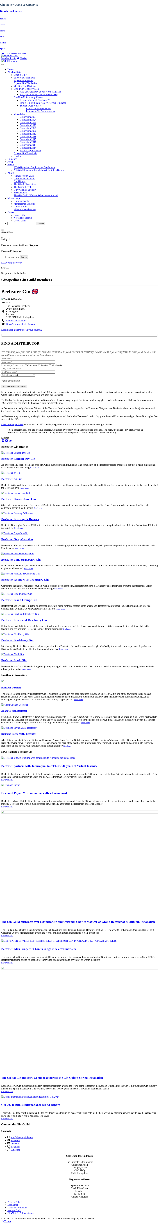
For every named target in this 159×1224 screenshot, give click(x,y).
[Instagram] (3, 440)
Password (11, 251)
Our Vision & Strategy (25, 189)
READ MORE (7, 780)
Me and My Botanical (30, 150)
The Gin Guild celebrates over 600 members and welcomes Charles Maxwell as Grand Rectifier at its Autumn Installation (78, 921)
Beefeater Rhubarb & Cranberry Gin (25, 579)
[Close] (11, 232)
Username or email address (20, 245)
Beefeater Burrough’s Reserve (20, 519)
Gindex (17, 156)
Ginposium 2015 (28, 145)
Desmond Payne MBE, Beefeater (18, 734)
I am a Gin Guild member (38, 108)
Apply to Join (20, 206)
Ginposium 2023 (28, 122)
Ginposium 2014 (28, 147)
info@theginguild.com (22, 1137)
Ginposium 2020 (28, 131)
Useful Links (20, 220)
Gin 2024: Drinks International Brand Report (30, 1104)
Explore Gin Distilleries (25, 83)
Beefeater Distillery (11, 687)
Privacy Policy (14, 1202)
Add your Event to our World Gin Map (39, 94)
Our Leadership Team (24, 178)
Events (10, 164)
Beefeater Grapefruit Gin (17, 539)
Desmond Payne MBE (12, 424)
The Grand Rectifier (23, 187)
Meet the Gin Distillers (25, 86)
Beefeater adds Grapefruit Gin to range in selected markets (38, 949)
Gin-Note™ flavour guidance (28, 97)
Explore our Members (24, 77)
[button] (22, 58)
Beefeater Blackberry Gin (17, 640)
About (10, 173)
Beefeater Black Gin (14, 660)
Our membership (22, 201)
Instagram (15, 1146)
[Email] (10, 440)
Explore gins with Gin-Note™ (35, 100)
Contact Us (19, 215)
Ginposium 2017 (28, 139)
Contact (11, 212)
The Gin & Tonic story (25, 184)
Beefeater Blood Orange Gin (19, 600)
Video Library (20, 114)
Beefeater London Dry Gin (18, 458)
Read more (34, 468)
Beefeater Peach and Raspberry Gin (24, 620)
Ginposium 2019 (28, 133)
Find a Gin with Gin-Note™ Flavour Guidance (43, 103)
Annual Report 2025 (24, 175)
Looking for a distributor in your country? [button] (21, 329)
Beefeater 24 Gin (11, 479)
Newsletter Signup (23, 217)
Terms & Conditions (17, 1207)
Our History (19, 181)
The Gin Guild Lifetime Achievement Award (36, 195)
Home (10, 69)
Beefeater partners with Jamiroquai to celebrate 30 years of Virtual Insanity (49, 766)
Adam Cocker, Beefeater (14, 710)
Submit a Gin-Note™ (30, 105)
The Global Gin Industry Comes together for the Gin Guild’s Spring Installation (52, 1077)
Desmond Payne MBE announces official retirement (34, 793)
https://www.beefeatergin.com (20, 324)
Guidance (12, 159)
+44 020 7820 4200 (15, 320)
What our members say (25, 209)
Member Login (8, 58)
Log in (24, 257)
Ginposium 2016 (28, 142)
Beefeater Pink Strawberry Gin (21, 559)
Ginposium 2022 (28, 125)
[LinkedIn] (7, 440)
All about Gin (14, 72)
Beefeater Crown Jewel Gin (18, 499)
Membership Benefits (24, 203)
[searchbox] (21, 223)
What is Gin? (20, 75)
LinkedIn (15, 1143)
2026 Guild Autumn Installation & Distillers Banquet (39, 170)
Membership (13, 198)
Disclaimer (12, 1204)
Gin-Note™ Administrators (20, 1213)
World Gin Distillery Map (26, 89)
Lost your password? (11, 262)
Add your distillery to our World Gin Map (40, 91)
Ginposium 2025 (28, 117)
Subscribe (15, 1149)
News (10, 161)
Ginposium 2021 (28, 128)
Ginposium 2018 (28, 136)
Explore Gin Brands (23, 80)
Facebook (15, 1140)
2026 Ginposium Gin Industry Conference (34, 167)
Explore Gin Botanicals (25, 153)
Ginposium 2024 (28, 119)
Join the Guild (14, 1210)
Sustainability (20, 192)
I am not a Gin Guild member (40, 111)
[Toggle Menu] (2, 64)
